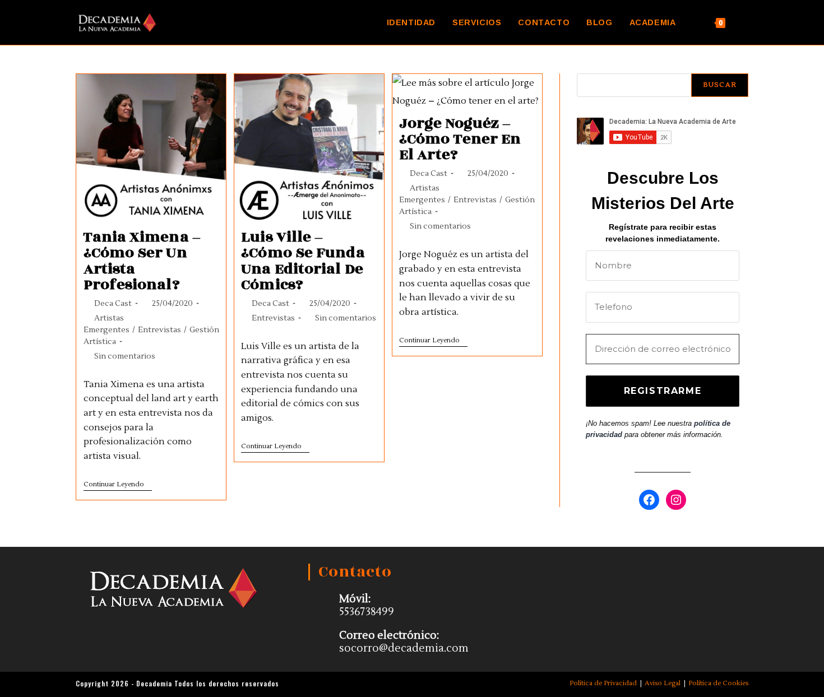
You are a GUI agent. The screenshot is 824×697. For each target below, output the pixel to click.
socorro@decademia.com (404, 648)
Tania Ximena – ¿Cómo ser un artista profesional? (142, 260)
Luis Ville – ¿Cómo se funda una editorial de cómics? (302, 260)
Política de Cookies (718, 683)
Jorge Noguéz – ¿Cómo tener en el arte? (460, 139)
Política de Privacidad (603, 683)
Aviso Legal (663, 683)
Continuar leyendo (118, 485)
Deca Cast (113, 304)
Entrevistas (159, 330)
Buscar (720, 85)
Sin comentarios (124, 356)
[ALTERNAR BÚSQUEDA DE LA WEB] (745, 22)
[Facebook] (649, 500)
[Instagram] (676, 500)
